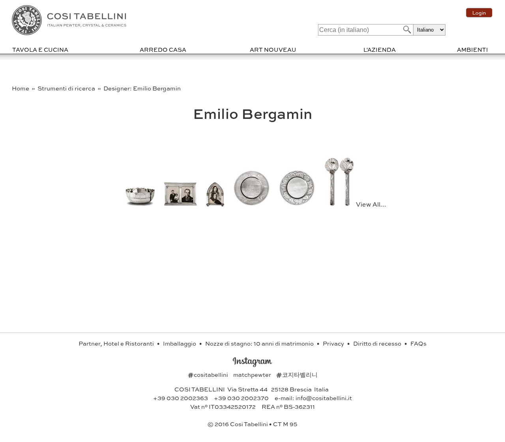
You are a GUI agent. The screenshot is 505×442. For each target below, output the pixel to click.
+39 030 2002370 (241, 397)
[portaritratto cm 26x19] (181, 204)
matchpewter (252, 374)
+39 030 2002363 (180, 397)
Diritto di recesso (377, 343)
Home (21, 88)
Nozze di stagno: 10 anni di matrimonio (260, 343)
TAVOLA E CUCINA (40, 49)
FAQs (418, 343)
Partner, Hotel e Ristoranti (117, 343)
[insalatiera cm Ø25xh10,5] (141, 204)
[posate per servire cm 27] (340, 204)
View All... (371, 204)
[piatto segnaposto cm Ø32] (298, 204)
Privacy (334, 343)
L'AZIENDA (379, 49)
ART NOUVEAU (273, 49)
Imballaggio (180, 343)
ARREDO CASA (163, 49)
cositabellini (208, 374)
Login (479, 12)
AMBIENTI (472, 49)
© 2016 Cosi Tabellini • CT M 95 (252, 423)
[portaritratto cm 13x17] (216, 204)
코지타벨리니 (297, 374)
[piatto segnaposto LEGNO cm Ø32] (252, 204)
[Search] (406, 29)
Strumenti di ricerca (66, 88)
